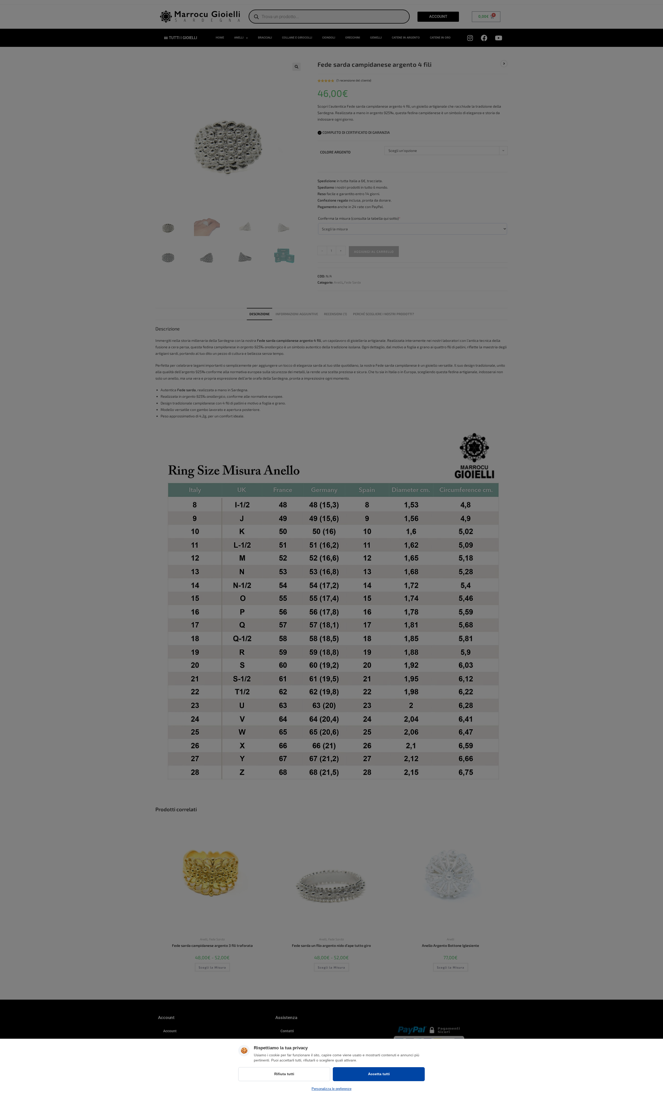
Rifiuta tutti (284, 1074)
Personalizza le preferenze (331, 1089)
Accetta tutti (379, 1074)
